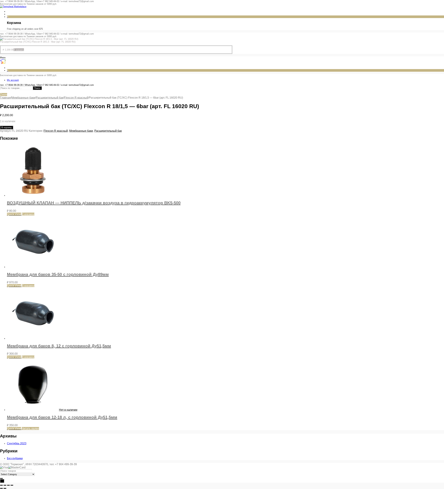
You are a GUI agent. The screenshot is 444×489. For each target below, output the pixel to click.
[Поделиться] (8, 485)
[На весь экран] (4, 485)
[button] (19, 49)
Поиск (37, 88)
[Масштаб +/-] (1, 485)
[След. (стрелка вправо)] (4, 488)
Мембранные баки (23, 97)
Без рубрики (15, 458)
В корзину (6, 127)
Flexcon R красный (76, 97)
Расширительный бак (49, 97)
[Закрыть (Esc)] (11, 485)
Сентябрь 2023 (16, 443)
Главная (5, 97)
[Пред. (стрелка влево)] (1, 488)
